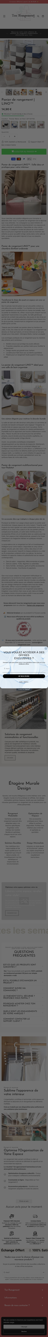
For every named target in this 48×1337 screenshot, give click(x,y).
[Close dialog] (46, 648)
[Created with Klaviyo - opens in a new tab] (24, 689)
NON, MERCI (24, 682)
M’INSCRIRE (24, 676)
